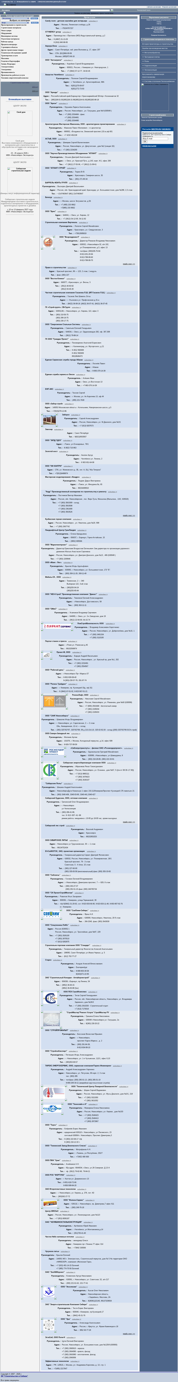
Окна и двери (6, 30)
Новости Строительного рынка (151, 117)
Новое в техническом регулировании (159, 20)
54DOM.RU (166, 129)
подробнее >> (93, 21)
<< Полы (145, 61)
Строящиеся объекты (9, 47)
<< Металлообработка (151, 53)
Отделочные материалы (10, 39)
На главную (5, 10)
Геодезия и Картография (10, 61)
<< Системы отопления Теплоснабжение (158, 81)
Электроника (6, 70)
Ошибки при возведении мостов (154, 48)
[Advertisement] (14, 232)
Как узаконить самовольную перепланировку (153, 75)
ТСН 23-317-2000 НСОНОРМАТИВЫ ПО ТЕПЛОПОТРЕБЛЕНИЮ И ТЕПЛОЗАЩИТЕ (158, 28)
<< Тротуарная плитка (151, 57)
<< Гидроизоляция (149, 66)
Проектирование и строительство (13, 25)
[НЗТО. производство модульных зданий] (5, 14)
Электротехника (7, 67)
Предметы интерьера (9, 44)
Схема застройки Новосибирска (151, 120)
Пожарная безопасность (158, 35)
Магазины (5, 58)
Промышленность (8, 72)
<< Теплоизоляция (149, 70)
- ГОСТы (158, 24)
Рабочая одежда (7, 42)
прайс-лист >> (129, 264)
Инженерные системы (9, 36)
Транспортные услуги (9, 56)
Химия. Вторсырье (8, 64)
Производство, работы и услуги (13, 75)
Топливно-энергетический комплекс (15, 78)
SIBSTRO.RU (156, 129)
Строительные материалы (11, 28)
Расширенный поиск (143, 10)
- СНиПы (158, 22)
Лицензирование (158, 32)
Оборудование (6, 33)
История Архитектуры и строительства (157, 44)
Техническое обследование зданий (14, 53)
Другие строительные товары (12, 50)
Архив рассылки (149, 146)
